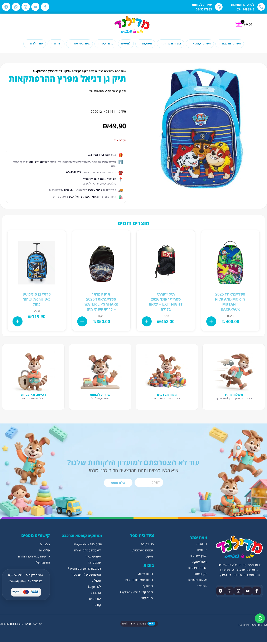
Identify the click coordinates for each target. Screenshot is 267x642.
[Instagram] (25, 7)
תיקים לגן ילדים (80, 71)
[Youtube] (35, 7)
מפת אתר (243, 625)
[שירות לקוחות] (219, 7)
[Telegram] (6, 7)
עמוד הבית (120, 71)
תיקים (94, 71)
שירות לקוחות (202, 4)
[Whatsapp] (16, 7)
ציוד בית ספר (106, 71)
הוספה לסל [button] (211, 321)
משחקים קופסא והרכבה (82, 535)
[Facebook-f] (45, 7)
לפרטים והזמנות (242, 4)
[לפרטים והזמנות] (261, 7)
